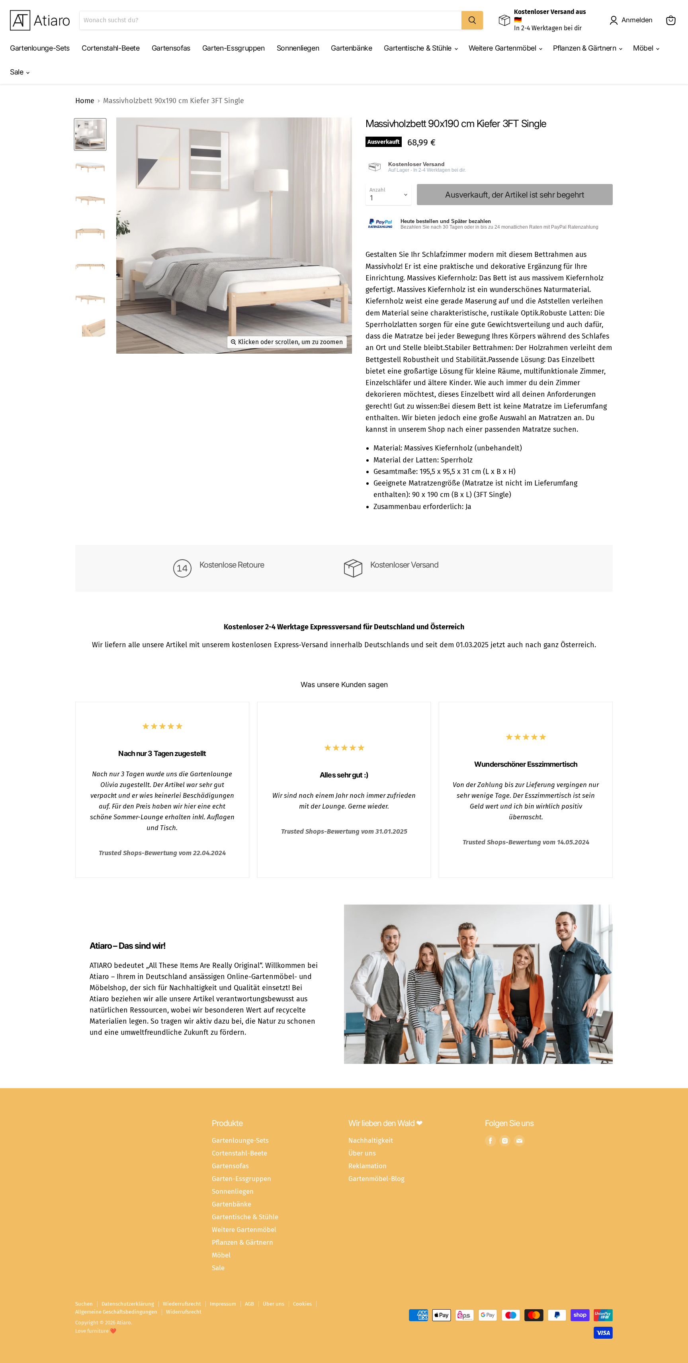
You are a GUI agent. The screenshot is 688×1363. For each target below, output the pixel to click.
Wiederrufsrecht (182, 1304)
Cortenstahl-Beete (111, 48)
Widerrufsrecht (183, 1312)
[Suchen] (472, 20)
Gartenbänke (351, 48)
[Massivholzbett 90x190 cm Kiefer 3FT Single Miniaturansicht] (90, 134)
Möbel (644, 48)
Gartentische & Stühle (418, 48)
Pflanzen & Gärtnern (585, 48)
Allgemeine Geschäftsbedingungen (116, 1312)
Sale (17, 72)
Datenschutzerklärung (128, 1304)
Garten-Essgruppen (233, 48)
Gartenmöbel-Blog (376, 1179)
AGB (249, 1304)
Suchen (84, 1304)
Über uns (362, 1153)
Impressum (223, 1304)
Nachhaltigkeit (370, 1140)
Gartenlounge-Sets (40, 48)
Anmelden (637, 20)
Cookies (302, 1304)
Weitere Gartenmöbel (503, 48)
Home (84, 101)
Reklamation (367, 1166)
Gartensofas (171, 48)
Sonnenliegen (298, 48)
